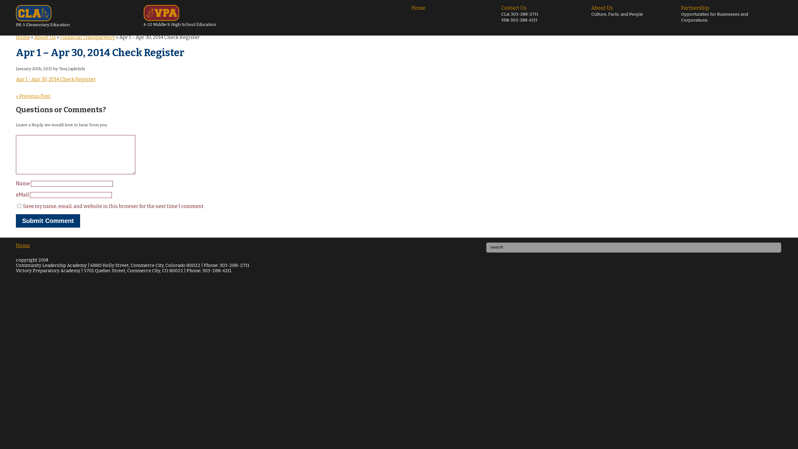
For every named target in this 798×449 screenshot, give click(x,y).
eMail (23, 195)
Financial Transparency (87, 37)
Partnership (714, 14)
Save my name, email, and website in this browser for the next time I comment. (113, 206)
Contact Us (519, 14)
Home (418, 8)
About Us (617, 11)
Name (23, 183)
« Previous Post (33, 96)
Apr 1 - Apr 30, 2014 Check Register (56, 79)
